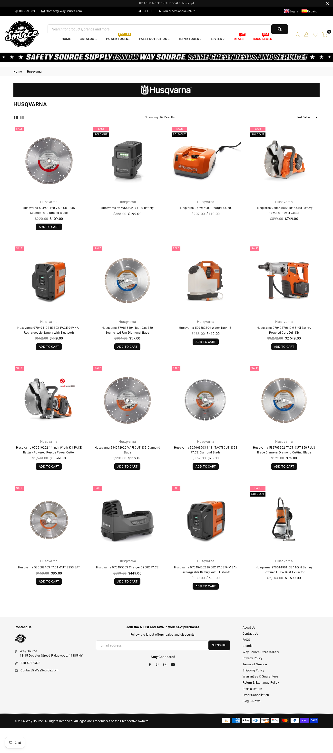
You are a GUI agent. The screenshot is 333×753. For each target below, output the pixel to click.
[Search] (298, 34)
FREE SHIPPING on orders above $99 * (168, 11)
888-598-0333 (28, 11)
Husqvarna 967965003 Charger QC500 (206, 208)
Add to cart (49, 226)
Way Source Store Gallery (261, 652)
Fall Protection (153, 39)
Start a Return (252, 689)
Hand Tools (189, 39)
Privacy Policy (253, 658)
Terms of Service (255, 664)
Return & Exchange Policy (261, 682)
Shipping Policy (253, 670)
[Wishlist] (315, 34)
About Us (249, 627)
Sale (19, 128)
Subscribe (219, 645)
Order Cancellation (256, 695)
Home (66, 39)
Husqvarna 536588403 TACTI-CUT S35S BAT (49, 567)
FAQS (246, 639)
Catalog (87, 39)
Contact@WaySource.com (63, 11)
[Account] (306, 34)
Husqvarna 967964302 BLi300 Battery (127, 208)
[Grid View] (16, 117)
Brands (248, 646)
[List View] (22, 117)
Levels (217, 39)
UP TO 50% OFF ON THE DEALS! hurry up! (166, 3)
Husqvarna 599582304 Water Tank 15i (206, 327)
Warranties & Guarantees (261, 676)
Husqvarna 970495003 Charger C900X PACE (127, 567)
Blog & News (252, 701)
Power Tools (118, 37)
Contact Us (250, 633)
